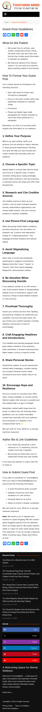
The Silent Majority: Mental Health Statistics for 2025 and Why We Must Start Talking (20, 600)
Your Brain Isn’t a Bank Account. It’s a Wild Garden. (18, 561)
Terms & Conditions (22, 706)
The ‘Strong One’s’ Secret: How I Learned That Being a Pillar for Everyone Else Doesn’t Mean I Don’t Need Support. (20, 587)
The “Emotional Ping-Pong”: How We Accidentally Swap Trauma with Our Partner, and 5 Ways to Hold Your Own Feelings (20, 573)
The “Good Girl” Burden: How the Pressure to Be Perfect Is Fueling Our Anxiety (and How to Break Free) (20, 612)
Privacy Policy (7, 706)
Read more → (7, 692)
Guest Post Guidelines (10, 708)
